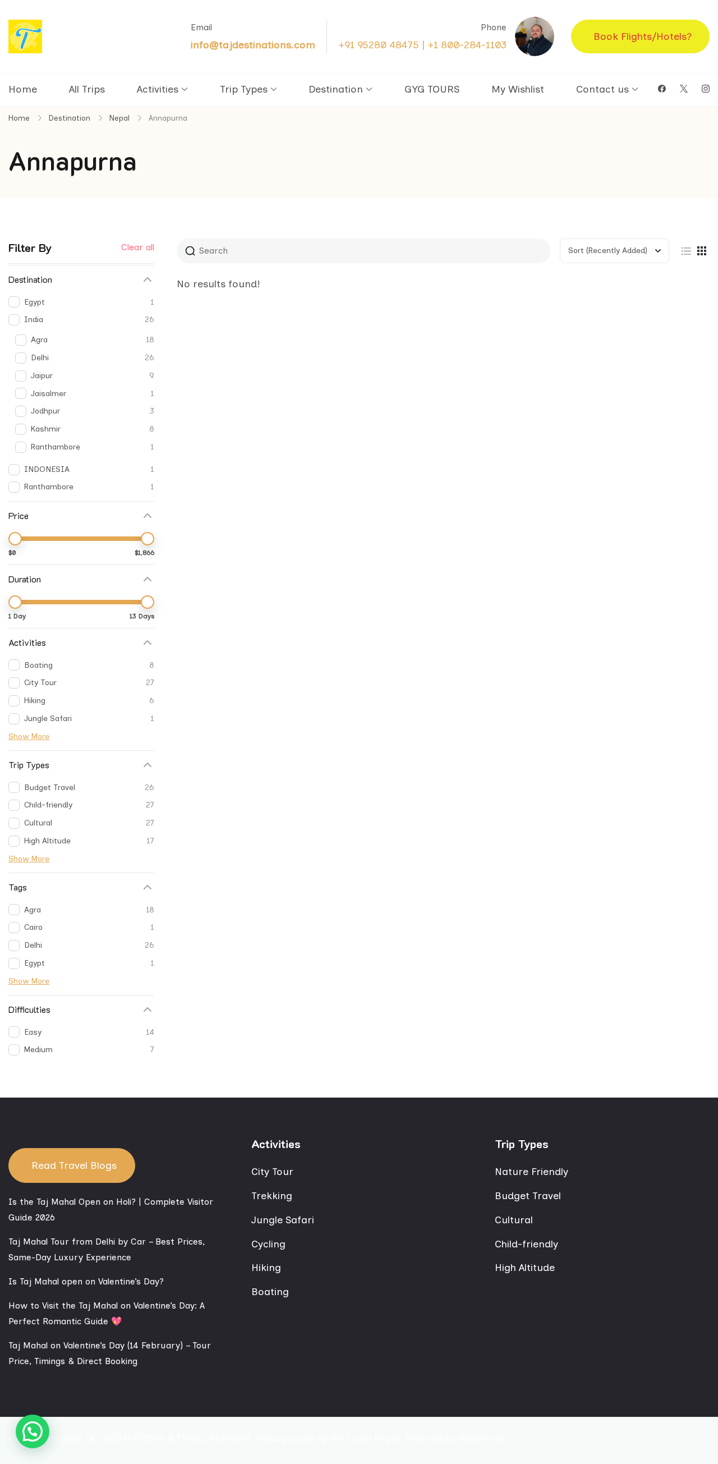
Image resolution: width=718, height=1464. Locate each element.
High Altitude (525, 1267)
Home (22, 89)
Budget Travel (528, 1196)
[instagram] (706, 89)
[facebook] (662, 89)
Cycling (268, 1244)
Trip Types (244, 89)
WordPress (481, 1438)
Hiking (266, 1267)
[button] (32, 1431)
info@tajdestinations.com (253, 45)
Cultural (514, 1220)
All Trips (87, 89)
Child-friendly (526, 1244)
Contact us (602, 89)
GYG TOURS (431, 89)
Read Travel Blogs (74, 1165)
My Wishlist (517, 89)
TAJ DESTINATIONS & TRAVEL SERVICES (168, 1438)
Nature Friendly (531, 1171)
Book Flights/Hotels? (642, 36)
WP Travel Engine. (366, 1438)
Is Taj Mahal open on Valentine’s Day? (86, 1281)
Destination (336, 89)
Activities (157, 89)
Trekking (271, 1196)
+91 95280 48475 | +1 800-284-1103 (422, 45)
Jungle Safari (282, 1220)
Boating (270, 1292)
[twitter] (684, 89)
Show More (28, 736)
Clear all (137, 247)
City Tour (272, 1171)
